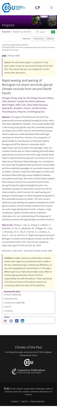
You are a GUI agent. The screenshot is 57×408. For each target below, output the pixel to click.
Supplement (10, 302)
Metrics (50, 38)
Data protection (37, 401)
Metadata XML (11, 298)
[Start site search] (53, 31)
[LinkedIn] (22, 320)
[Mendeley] (5, 320)
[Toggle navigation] (51, 7)
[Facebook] (17, 320)
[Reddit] (11, 320)
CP (37, 7)
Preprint (8, 294)
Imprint (24, 401)
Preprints (6, 32)
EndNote (9, 311)
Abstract (26, 38)
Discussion (38, 38)
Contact (14, 401)
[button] (37, 32)
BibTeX (8, 306)
